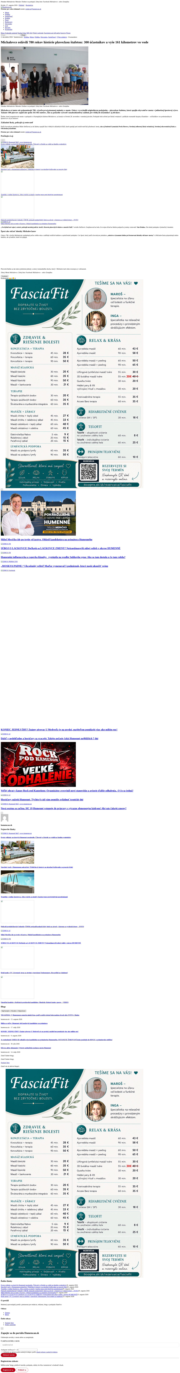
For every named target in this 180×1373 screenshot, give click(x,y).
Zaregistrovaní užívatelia (52, 33)
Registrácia (29, 5)
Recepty (7, 27)
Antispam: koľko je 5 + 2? (9, 1350)
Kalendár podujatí (11, 33)
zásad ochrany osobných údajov (46, 1352)
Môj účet (29, 33)
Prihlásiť (21, 5)
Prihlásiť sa (22, 1370)
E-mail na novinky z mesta (10, 1341)
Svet (6, 26)
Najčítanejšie (5, 1011)
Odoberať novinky (9, 1355)
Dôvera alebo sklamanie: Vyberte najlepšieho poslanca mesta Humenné (26, 1048)
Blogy (3, 33)
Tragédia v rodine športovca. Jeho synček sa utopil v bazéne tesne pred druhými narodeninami (32, 1289)
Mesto (7, 12)
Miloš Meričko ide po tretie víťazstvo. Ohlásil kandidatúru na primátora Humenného (28, 1293)
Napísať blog (22, 33)
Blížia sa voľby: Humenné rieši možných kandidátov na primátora (24, 1023)
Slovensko (8, 24)
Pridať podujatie (38, 33)
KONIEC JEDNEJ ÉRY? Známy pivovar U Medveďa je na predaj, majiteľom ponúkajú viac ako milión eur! (39, 1031)
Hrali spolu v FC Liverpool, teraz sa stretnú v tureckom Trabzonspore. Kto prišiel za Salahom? (32, 1296)
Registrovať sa (8, 1370)
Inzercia (63, 33)
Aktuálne (13, 1011)
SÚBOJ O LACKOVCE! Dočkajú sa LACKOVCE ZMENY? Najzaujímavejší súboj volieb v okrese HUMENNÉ (39, 1294)
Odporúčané (21, 1011)
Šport (7, 20)
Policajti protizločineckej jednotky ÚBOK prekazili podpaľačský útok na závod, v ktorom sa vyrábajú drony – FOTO (39, 1291)
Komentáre (8, 29)
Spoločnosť (9, 16)
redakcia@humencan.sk (33, 9)
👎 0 (14, 278)
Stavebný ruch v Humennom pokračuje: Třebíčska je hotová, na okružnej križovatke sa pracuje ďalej (34, 1287)
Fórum (68, 33)
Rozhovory (8, 22)
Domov (7, 1313)
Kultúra (7, 18)
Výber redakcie (62, 37)
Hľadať (23, 35)
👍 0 (10, 278)
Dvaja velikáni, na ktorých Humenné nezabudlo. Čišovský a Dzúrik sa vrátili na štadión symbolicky (33, 1285)
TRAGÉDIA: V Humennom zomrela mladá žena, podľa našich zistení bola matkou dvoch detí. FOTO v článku (40, 1015)
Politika (7, 14)
